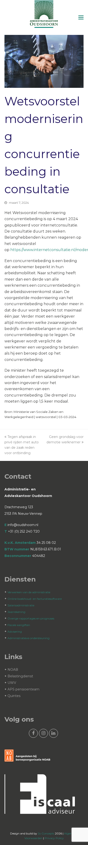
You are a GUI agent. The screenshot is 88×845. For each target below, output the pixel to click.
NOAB (13, 669)
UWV (12, 683)
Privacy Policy (54, 838)
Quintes (14, 696)
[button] (81, 17)
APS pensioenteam (23, 689)
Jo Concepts (46, 833)
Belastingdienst (20, 676)
